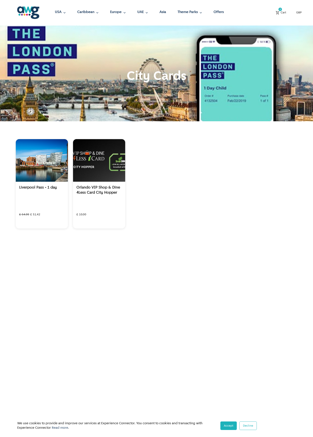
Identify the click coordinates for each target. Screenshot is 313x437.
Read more (60, 428)
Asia (162, 12)
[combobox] (300, 12)
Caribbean (85, 12)
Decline (248, 425)
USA (58, 12)
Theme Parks (188, 12)
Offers (219, 12)
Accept (228, 425)
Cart (283, 11)
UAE (140, 12)
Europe (116, 12)
